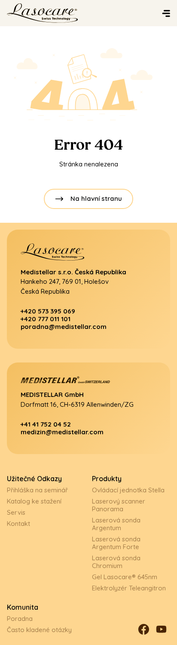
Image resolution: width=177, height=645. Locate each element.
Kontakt (18, 523)
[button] (168, 13)
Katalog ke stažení (34, 501)
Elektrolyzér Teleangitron (129, 588)
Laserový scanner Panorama (118, 505)
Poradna (20, 618)
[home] (62, 13)
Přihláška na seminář (37, 490)
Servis (16, 512)
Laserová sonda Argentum (116, 524)
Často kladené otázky (39, 630)
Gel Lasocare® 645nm (124, 577)
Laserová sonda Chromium (116, 562)
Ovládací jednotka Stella (128, 490)
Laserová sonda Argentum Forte (116, 543)
